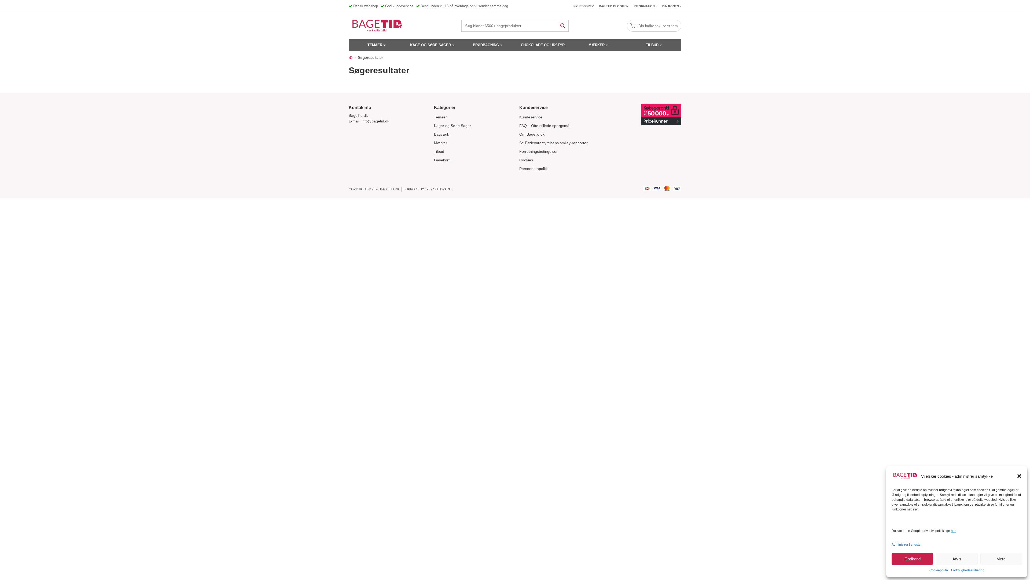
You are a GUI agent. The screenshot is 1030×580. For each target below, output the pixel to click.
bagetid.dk (389, 189)
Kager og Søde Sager (452, 126)
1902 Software (438, 189)
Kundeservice (530, 117)
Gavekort (442, 160)
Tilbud (652, 45)
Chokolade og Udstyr (543, 45)
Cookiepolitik (938, 570)
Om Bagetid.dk (532, 134)
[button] (1019, 476)
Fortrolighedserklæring (967, 570)
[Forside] (351, 57)
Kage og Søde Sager (430, 45)
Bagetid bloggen (613, 6)
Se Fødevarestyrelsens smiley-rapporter (553, 143)
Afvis (956, 559)
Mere (1001, 559)
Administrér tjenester (907, 544)
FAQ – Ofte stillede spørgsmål (544, 126)
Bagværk (441, 134)
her (953, 531)
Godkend (912, 559)
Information (644, 6)
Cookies (526, 160)
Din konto (670, 6)
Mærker (596, 45)
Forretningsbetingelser (538, 151)
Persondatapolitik (534, 168)
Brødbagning (486, 45)
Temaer (374, 45)
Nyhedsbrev (583, 6)
